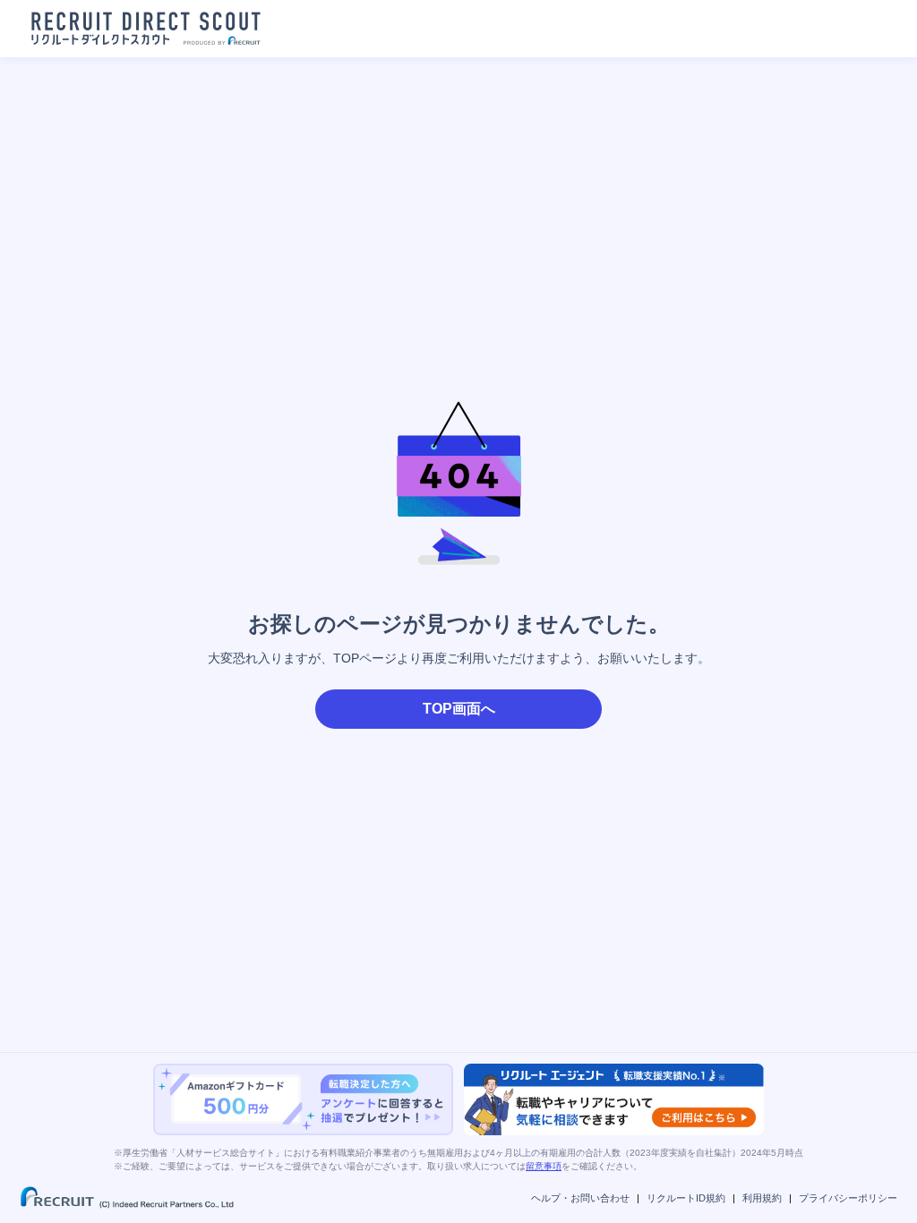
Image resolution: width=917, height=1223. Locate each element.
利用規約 (762, 1198)
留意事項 (543, 1166)
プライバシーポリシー (848, 1198)
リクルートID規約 (686, 1198)
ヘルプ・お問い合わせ (580, 1198)
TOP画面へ (459, 708)
